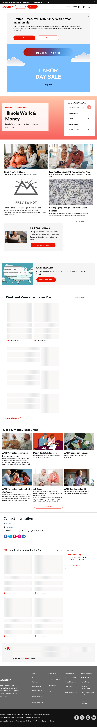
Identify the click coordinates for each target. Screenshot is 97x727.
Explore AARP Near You (77, 103)
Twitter (10, 536)
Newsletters (52, 686)
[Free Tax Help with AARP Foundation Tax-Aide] (71, 156)
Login (75, 6)
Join (24, 38)
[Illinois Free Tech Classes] (26, 156)
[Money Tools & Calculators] (48, 441)
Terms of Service (27, 714)
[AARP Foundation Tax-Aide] (79, 441)
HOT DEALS (73, 554)
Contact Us (52, 673)
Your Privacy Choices (40, 721)
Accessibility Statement (42, 714)
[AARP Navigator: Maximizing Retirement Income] (17, 441)
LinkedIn (24, 536)
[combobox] (80, 107)
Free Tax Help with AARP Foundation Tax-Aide (69, 172)
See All (58, 550)
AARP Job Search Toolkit (75, 489)
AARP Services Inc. (71, 692)
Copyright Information (32, 717)
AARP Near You (37, 702)
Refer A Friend (53, 692)
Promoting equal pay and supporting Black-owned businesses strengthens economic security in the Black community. (69, 214)
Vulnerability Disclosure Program (11, 721)
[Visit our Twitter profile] (82, 717)
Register (67, 6)
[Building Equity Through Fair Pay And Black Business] (71, 192)
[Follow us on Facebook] (76, 717)
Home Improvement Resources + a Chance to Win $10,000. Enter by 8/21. (24, 2)
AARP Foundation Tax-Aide (76, 453)
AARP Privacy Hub (13, 714)
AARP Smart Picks (38, 696)
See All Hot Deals (74, 566)
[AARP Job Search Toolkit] (79, 477)
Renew (48, 38)
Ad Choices (27, 721)
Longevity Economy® (84, 702)
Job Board (37, 489)
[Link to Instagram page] (88, 717)
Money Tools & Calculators (45, 453)
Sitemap (2, 714)
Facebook (5, 536)
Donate (34, 678)
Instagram (19, 536)
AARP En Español (54, 679)
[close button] (87, 15)
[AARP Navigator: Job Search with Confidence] (17, 477)
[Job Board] (48, 477)
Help (83, 7)
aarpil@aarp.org (11, 527)
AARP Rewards (37, 690)
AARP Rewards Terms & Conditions (11, 717)
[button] (88, 6)
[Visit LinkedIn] (93, 717)
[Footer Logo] (10, 679)
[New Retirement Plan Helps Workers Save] (26, 192)
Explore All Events (11, 418)
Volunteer (35, 682)
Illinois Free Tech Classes (14, 172)
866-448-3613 (11, 524)
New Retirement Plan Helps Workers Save (22, 208)
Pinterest (15, 536)
